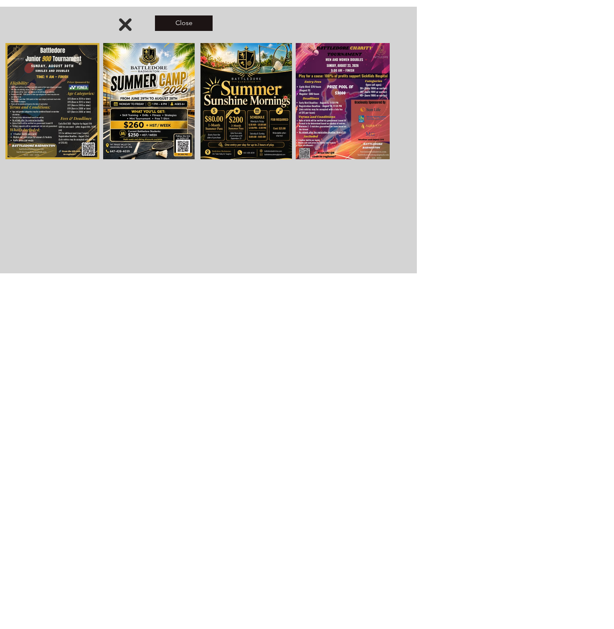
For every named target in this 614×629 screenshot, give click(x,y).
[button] (125, 24)
